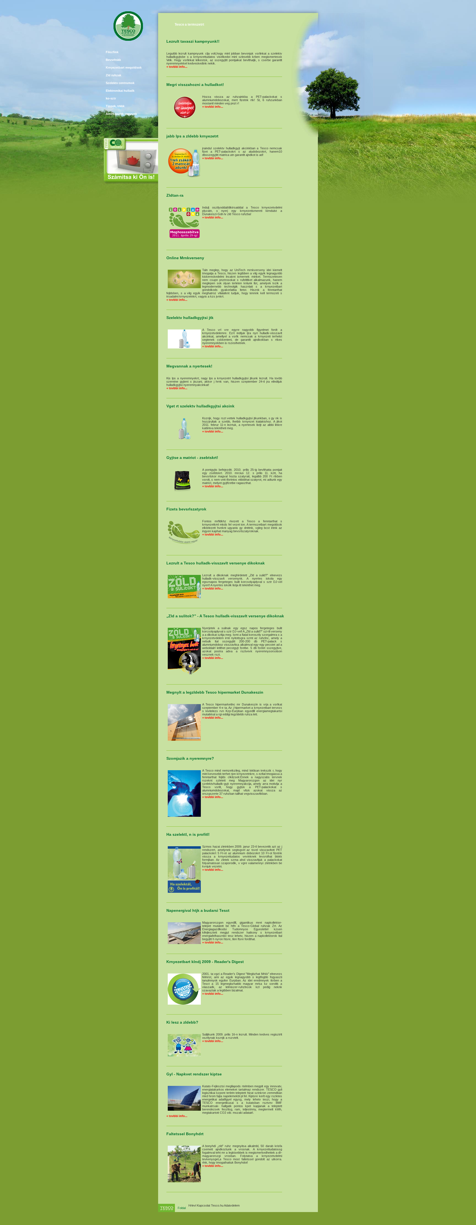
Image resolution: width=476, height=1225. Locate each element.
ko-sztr (111, 98)
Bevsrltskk (113, 59)
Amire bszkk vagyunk (121, 113)
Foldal (182, 1208)
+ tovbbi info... (176, 66)
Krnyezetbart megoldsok (124, 67)
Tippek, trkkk (115, 106)
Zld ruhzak (113, 75)
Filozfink (112, 52)
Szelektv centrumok (120, 83)
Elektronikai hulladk (120, 90)
